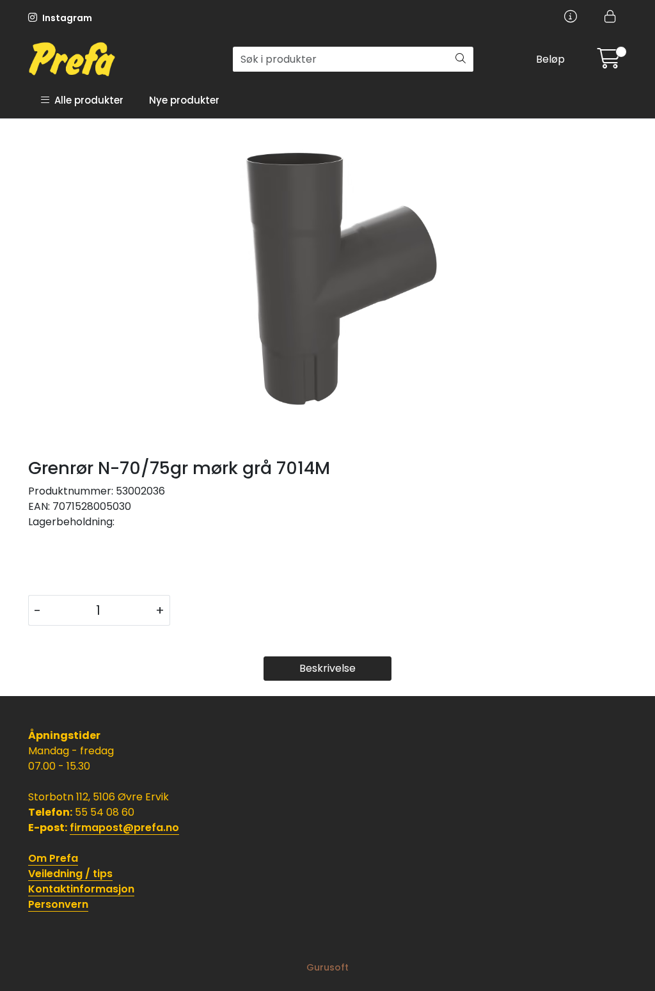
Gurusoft (327, 967)
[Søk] (460, 59)
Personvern (58, 904)
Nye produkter (184, 100)
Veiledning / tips (70, 873)
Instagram (66, 18)
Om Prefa (53, 858)
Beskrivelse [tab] (327, 668)
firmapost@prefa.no (124, 827)
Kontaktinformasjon (81, 889)
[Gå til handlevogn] (608, 62)
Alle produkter (86, 100)
